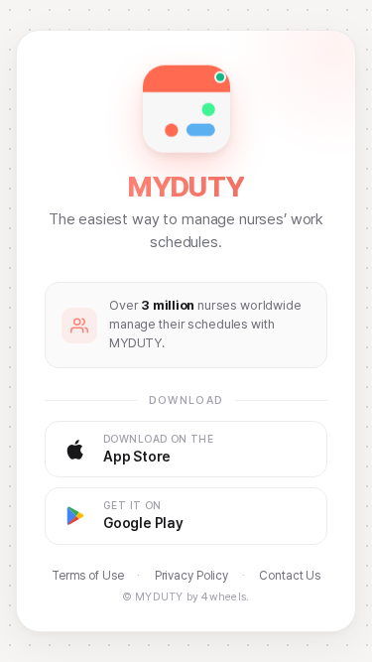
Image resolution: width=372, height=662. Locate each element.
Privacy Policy (191, 576)
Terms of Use (88, 576)
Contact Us (289, 576)
